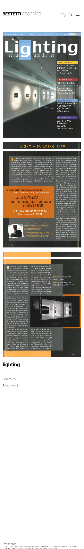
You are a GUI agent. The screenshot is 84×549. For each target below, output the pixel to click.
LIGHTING (9, 379)
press (13, 385)
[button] (70, 15)
